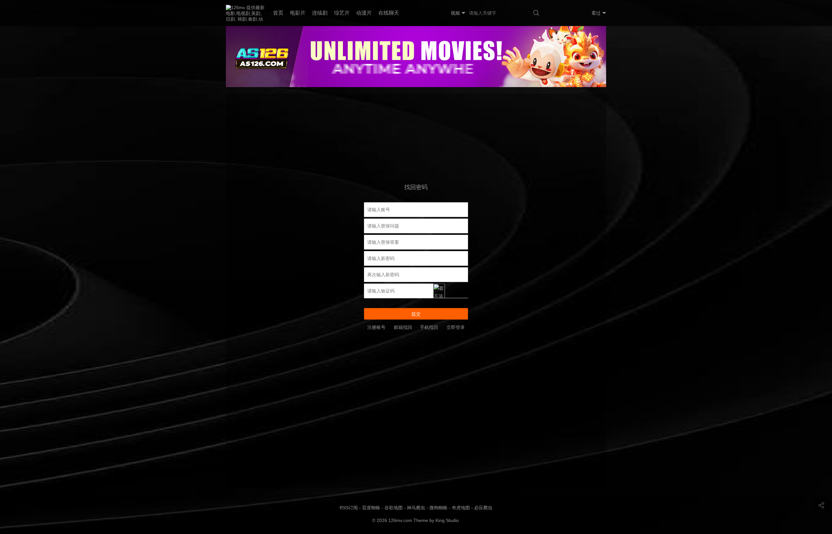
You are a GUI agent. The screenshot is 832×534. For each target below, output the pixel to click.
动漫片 (364, 13)
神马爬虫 (416, 507)
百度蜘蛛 (371, 507)
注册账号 (376, 327)
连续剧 (320, 13)
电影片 (298, 13)
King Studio (448, 520)
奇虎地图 (461, 507)
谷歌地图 (393, 507)
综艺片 (342, 13)
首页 (278, 13)
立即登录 (456, 327)
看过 (596, 13)
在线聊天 (388, 13)
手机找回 (429, 327)
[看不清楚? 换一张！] (450, 290)
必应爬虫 (483, 507)
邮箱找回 (403, 327)
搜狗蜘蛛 (438, 507)
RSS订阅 (349, 507)
